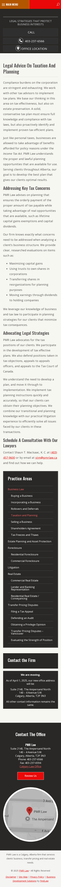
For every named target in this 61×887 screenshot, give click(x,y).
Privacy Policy (37, 876)
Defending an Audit (22, 618)
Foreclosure (15, 548)
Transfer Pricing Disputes (23, 605)
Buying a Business (22, 495)
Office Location (34, 49)
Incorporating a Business (26, 502)
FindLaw (44, 880)
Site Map (23, 876)
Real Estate (14, 574)
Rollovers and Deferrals (25, 509)
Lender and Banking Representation (23, 588)
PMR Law (24, 870)
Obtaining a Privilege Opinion (28, 624)
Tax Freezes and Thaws (24, 535)
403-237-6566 (34, 41)
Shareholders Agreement (26, 528)
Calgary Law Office (30, 766)
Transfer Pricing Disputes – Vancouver (27, 632)
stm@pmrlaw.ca (46, 457)
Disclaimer (11, 876)
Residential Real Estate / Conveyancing (25, 597)
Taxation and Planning (24, 515)
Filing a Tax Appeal (22, 611)
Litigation (13, 567)
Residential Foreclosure (24, 554)
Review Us (31, 775)
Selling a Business (21, 522)
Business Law (16, 489)
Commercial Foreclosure (25, 561)
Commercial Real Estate (24, 580)
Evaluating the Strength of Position (31, 640)
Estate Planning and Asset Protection (29, 541)
